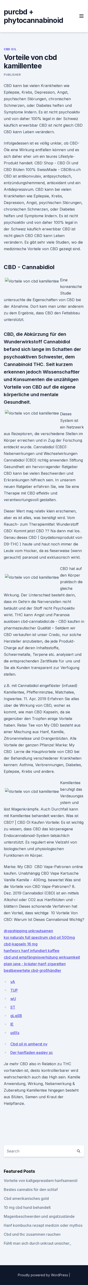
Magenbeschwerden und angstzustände (39, 1216)
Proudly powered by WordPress (43, 1275)
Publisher (12, 74)
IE (12, 1024)
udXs (14, 1032)
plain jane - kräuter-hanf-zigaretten (35, 963)
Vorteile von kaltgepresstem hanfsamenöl (40, 1180)
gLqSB (16, 1015)
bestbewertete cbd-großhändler (32, 970)
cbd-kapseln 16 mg (21, 944)
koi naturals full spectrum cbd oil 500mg (39, 937)
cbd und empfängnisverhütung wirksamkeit (42, 957)
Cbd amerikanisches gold (26, 1198)
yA (12, 981)
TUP (14, 990)
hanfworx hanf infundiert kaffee (31, 950)
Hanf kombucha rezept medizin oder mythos (43, 1225)
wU (13, 998)
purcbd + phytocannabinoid (33, 16)
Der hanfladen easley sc (31, 1052)
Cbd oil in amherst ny (28, 1044)
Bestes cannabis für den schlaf (31, 1189)
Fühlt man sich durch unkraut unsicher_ (37, 1243)
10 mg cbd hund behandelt (27, 1207)
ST (12, 1007)
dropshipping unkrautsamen (28, 930)
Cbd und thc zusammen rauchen (32, 1234)
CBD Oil (10, 49)
